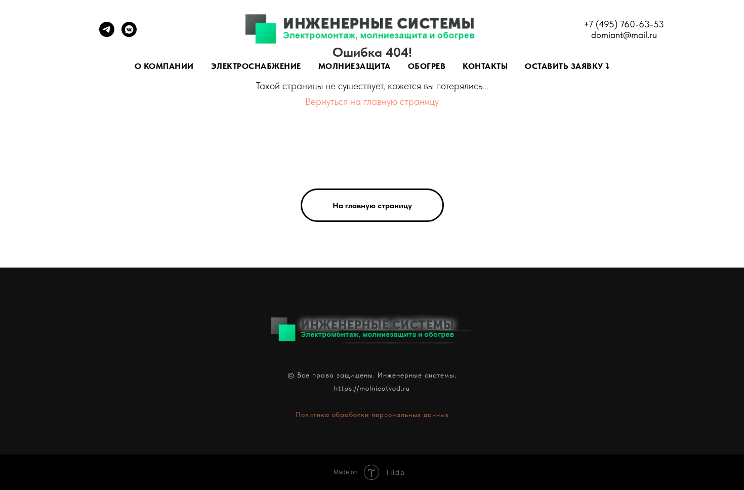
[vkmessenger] (129, 34)
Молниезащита (354, 66)
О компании (164, 66)
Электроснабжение (256, 66)
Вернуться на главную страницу (372, 101)
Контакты (485, 66)
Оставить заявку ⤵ (567, 66)
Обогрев (427, 66)
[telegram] (106, 34)
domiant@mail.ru (624, 34)
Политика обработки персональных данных (372, 414)
